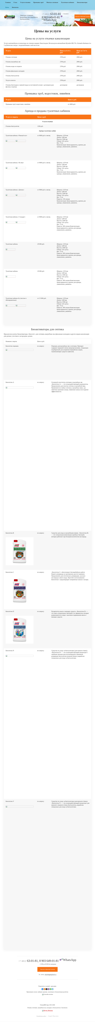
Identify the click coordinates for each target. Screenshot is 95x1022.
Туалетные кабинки (67, 2)
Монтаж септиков (52, 2)
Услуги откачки (25, 2)
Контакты (15, 7)
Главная (8, 2)
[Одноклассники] (44, 989)
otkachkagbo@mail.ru (50, 974)
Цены (7, 7)
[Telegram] (52, 989)
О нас (15, 2)
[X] (46, 989)
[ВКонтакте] (42, 989)
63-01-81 (51, 14)
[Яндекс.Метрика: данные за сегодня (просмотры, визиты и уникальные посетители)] (47, 1010)
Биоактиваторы (82, 2)
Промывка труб (38, 2)
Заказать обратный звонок (82, 16)
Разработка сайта (41, 1016)
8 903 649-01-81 (51, 17)
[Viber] (48, 989)
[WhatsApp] (50, 989)
